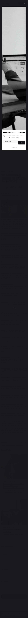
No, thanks (14, 148)
